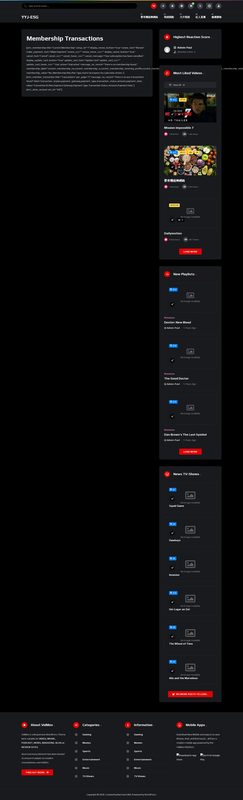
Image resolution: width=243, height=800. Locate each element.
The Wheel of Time (181, 643)
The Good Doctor (176, 378)
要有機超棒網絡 (174, 180)
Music (85, 768)
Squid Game (176, 505)
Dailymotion (173, 233)
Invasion (174, 574)
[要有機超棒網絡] (190, 160)
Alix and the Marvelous (183, 678)
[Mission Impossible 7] (190, 107)
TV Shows (88, 776)
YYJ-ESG (30, 17)
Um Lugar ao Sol (179, 609)
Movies (86, 742)
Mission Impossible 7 (178, 127)
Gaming (86, 734)
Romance (169, 317)
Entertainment (91, 759)
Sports (86, 751)
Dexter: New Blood (177, 322)
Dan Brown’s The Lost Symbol (185, 434)
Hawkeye (175, 540)
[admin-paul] (167, 50)
